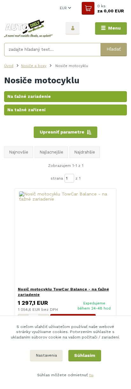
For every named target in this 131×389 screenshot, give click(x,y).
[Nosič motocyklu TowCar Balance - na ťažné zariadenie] (66, 237)
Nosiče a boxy (33, 66)
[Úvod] (29, 28)
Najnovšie (18, 152)
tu (91, 375)
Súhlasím (84, 355)
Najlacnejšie (51, 152)
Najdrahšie (84, 152)
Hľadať (114, 48)
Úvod (8, 66)
